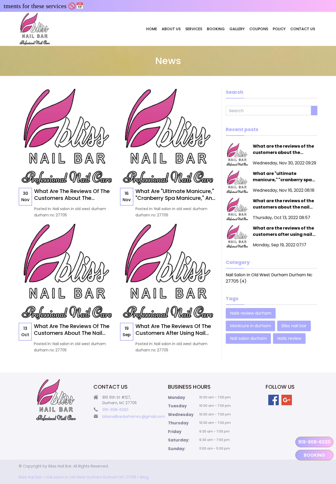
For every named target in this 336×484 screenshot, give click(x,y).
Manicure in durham (250, 326)
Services (193, 29)
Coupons (258, 29)
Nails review (289, 338)
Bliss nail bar (294, 326)
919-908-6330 (314, 442)
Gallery (237, 29)
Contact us (302, 29)
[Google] (286, 400)
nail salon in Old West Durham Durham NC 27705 (91, 477)
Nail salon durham (248, 338)
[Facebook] (273, 400)
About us (171, 29)
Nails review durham (250, 313)
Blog (144, 477)
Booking (216, 29)
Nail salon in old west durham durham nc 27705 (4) (269, 278)
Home (151, 29)
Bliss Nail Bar (30, 477)
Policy (279, 29)
